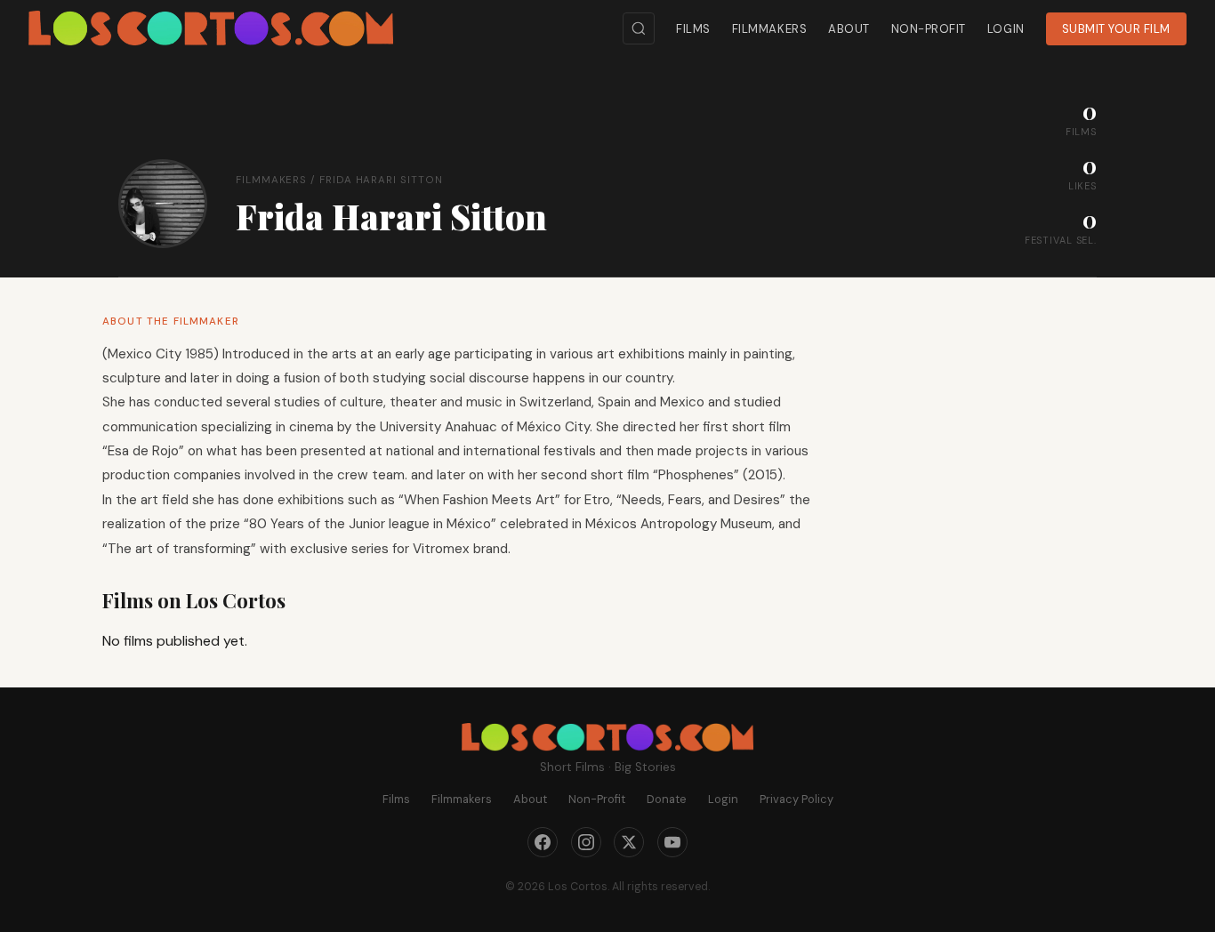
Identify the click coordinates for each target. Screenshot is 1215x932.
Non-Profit (928, 28)
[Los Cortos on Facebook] (542, 842)
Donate (667, 799)
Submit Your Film (1116, 28)
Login (1006, 28)
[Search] (639, 28)
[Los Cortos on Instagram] (586, 842)
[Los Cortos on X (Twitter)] (629, 842)
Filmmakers (769, 28)
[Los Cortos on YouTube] (672, 842)
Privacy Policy (796, 799)
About (849, 28)
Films (693, 28)
